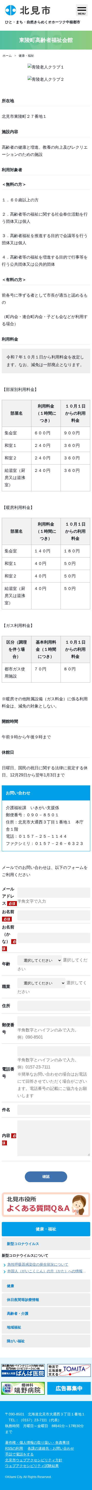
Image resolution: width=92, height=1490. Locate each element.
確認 (46, 1176)
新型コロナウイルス (23, 1244)
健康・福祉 (26, 55)
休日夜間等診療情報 (23, 1300)
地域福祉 (14, 1327)
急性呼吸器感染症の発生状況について (37, 1264)
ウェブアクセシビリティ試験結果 (32, 1466)
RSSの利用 (14, 1448)
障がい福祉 (16, 1341)
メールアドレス (8, 896)
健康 (10, 1286)
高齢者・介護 (17, 1313)
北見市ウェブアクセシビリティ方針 (33, 1460)
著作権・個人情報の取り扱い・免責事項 (37, 1442)
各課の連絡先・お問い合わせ (51, 1448)
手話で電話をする (19, 1454)
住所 (6, 1006)
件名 (6, 1110)
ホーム (7, 55)
